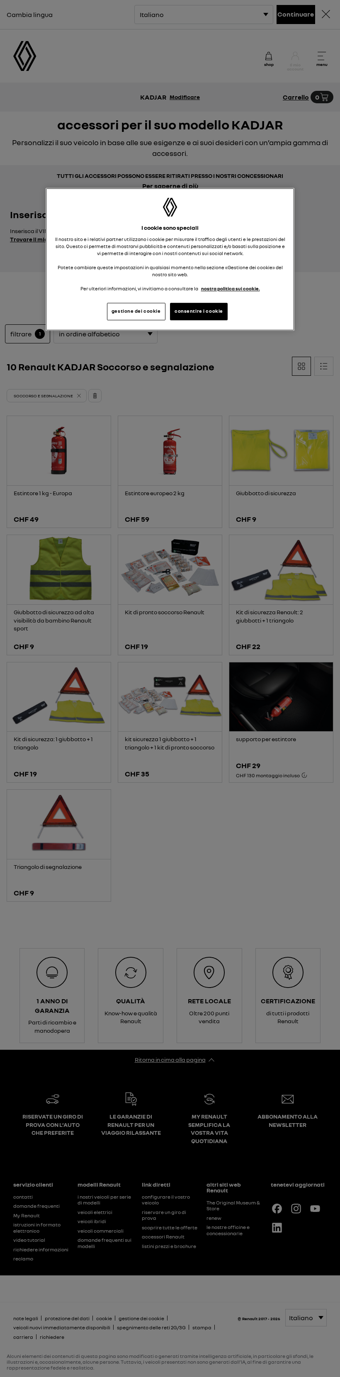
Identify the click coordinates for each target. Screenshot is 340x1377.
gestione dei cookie (136, 311)
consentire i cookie (199, 311)
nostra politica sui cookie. (230, 289)
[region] (170, 259)
